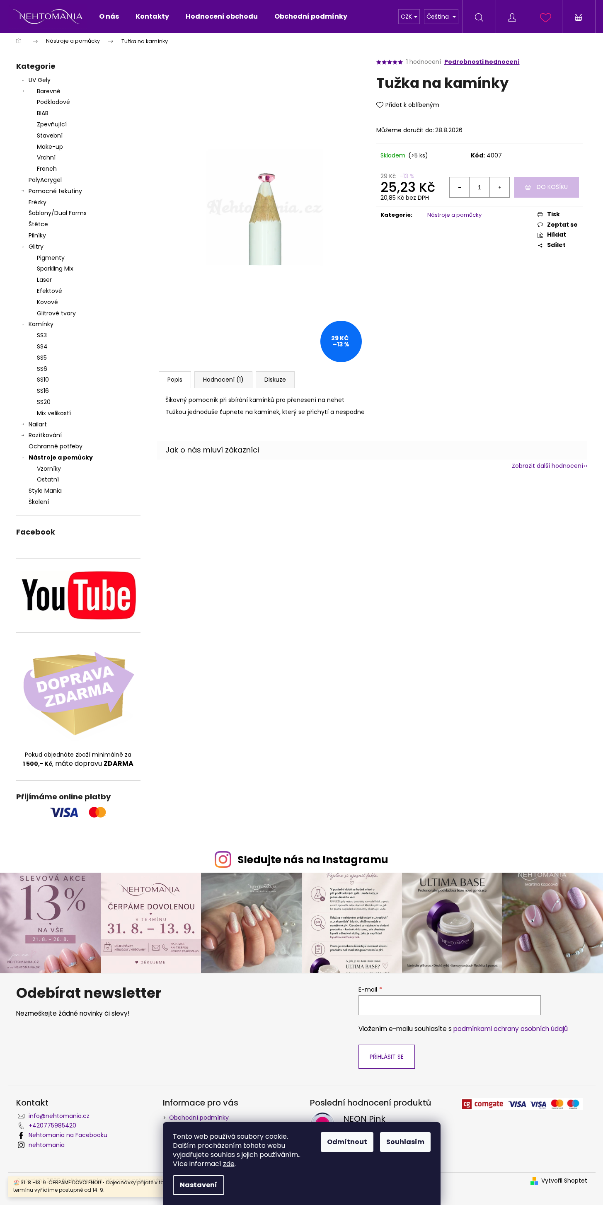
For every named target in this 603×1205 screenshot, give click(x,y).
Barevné (49, 91)
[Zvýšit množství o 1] (499, 187)
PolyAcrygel (45, 180)
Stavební (50, 135)
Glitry (36, 246)
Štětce (38, 224)
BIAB (42, 113)
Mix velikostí (54, 413)
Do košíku (552, 187)
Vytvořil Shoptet (564, 1181)
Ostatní (48, 479)
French (47, 169)
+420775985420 (52, 1125)
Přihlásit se (387, 1057)
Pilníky (38, 235)
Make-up (50, 147)
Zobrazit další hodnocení (547, 466)
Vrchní (46, 157)
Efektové (49, 291)
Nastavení (198, 1185)
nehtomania (47, 1145)
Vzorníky (49, 469)
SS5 (42, 357)
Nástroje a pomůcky (61, 457)
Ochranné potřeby (55, 446)
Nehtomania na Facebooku (68, 1135)
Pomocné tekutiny (55, 191)
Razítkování (45, 435)
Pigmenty (51, 258)
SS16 (43, 391)
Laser (44, 280)
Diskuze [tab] (275, 379)
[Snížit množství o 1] (460, 187)
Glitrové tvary (56, 313)
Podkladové (53, 102)
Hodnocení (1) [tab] (223, 379)
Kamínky (41, 324)
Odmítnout (347, 1142)
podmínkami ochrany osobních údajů (510, 1028)
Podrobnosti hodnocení (482, 62)
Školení (39, 502)
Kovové (47, 302)
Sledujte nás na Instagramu (312, 859)
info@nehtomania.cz (59, 1116)
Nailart (38, 424)
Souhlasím (405, 1142)
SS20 (44, 402)
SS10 (43, 379)
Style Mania (45, 490)
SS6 (42, 369)
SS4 (42, 346)
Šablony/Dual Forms (58, 213)
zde (229, 1164)
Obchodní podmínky (199, 1117)
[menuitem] (109, 16)
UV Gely (40, 80)
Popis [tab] (174, 379)
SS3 (42, 335)
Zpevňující (52, 124)
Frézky (37, 202)
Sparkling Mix (55, 268)
